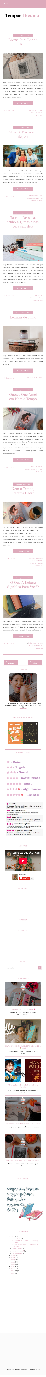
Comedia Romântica (34, 198)
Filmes (33, 201)
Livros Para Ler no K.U (23, 42)
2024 (13, 1257)
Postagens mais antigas (35, 662)
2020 (13, 1266)
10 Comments (9, 558)
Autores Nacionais (35, 558)
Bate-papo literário (35, 643)
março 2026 (17, 1249)
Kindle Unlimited (36, 113)
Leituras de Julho (23, 317)
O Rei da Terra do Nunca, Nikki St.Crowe (23, 1161)
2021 (13, 1264)
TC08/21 (39, 115)
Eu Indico (32, 110)
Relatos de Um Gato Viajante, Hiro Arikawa (23, 1124)
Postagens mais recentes (11, 662)
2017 (13, 1273)
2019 (13, 1268)
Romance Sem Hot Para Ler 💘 (23, 1009)
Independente (37, 560)
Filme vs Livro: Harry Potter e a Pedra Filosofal (23, 1086)
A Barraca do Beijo (35, 195)
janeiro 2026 (18, 1253)
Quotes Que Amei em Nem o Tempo (23, 396)
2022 (13, 1262)
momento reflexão (35, 645)
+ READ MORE (23, 103)
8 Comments (9, 378)
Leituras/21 (30, 377)
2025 (13, 1255)
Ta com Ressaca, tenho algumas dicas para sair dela (23, 221)
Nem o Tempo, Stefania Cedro (23, 491)
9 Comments (9, 111)
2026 (13, 1236)
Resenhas (38, 566)
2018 (13, 1271)
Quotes (27, 469)
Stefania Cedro (36, 469)
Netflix (39, 201)
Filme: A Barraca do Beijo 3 (23, 134)
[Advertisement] (23, 1302)
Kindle (39, 110)
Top (41, 300)
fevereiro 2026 (18, 1251)
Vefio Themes (35, 1369)
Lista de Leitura (36, 298)
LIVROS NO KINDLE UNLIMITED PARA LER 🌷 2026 (23, 1047)
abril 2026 (17, 1238)
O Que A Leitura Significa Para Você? (23, 584)
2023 (13, 1260)
